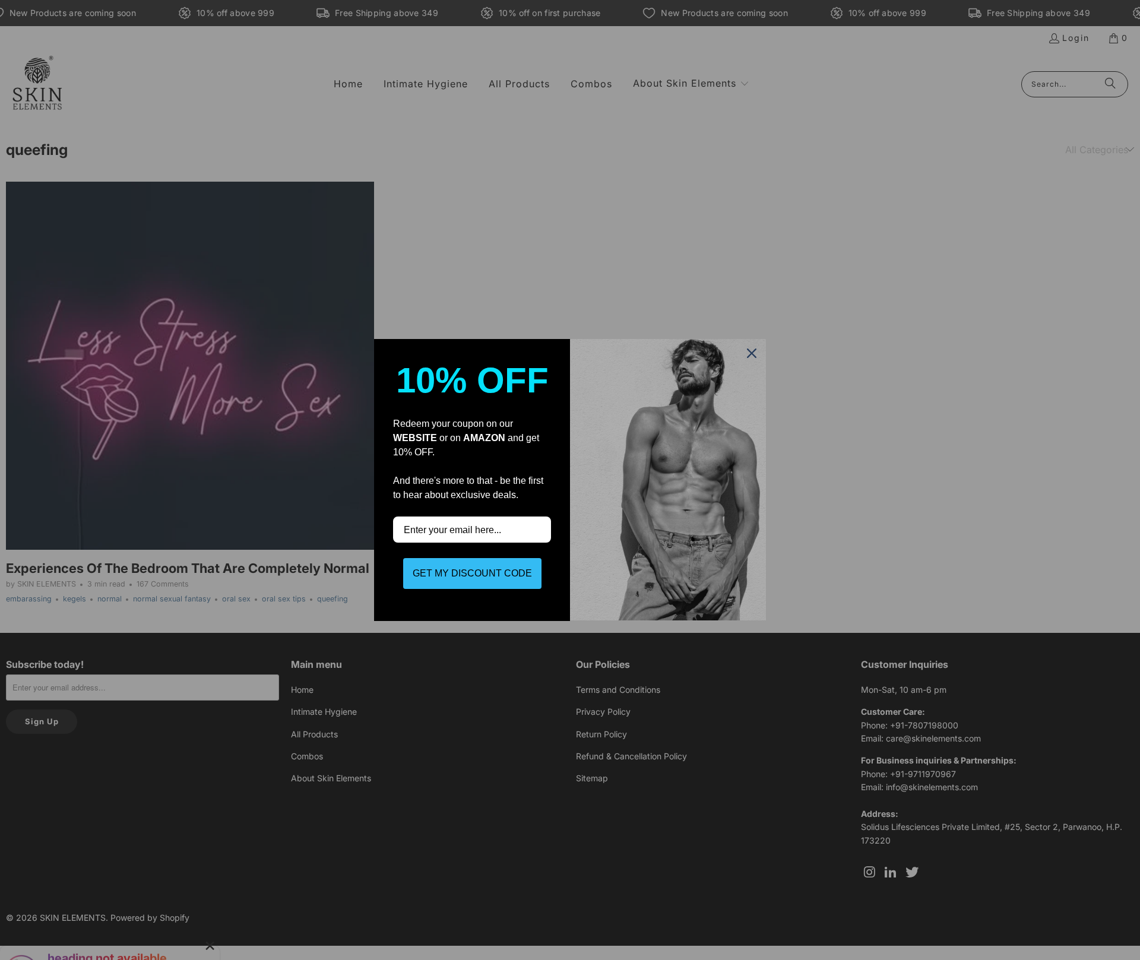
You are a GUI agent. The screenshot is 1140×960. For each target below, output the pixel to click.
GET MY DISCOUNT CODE (472, 573)
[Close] (751, 353)
